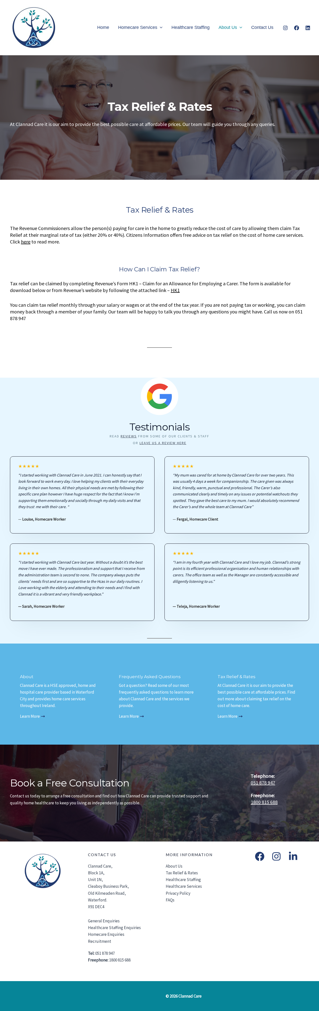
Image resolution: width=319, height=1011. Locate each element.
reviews (129, 436)
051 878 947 (263, 782)
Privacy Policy (178, 893)
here (25, 241)
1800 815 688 (264, 802)
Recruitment (99, 941)
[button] (159, 27)
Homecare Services (137, 27)
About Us (228, 27)
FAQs (170, 900)
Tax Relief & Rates (182, 873)
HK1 (175, 290)
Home (103, 27)
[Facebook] (296, 27)
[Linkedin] (307, 27)
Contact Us (262, 27)
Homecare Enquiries (106, 934)
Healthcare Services (184, 886)
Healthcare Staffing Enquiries (114, 927)
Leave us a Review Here (163, 443)
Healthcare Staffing (190, 27)
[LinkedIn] (293, 856)
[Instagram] (285, 27)
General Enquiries (104, 921)
